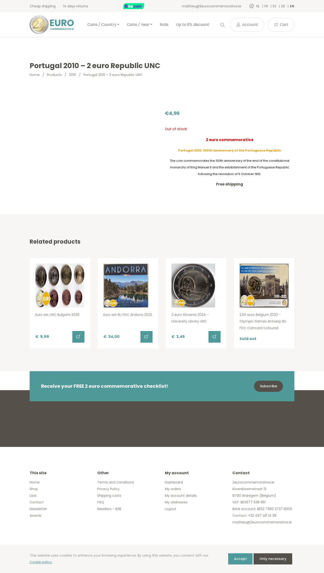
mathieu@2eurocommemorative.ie (211, 6)
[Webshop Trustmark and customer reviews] (138, 6)
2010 (72, 74)
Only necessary (272, 558)
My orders (173, 489)
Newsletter (38, 509)
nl (258, 6)
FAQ (100, 502)
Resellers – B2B (109, 509)
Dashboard (174, 482)
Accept (240, 558)
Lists (33, 495)
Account (249, 24)
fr (266, 6)
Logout (170, 509)
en (292, 6)
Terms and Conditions (115, 482)
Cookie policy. (41, 562)
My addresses (176, 502)
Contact (37, 502)
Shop (34, 489)
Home (35, 74)
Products (54, 74)
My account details (181, 495)
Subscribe (268, 386)
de (283, 6)
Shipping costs (109, 495)
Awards (36, 515)
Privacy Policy (108, 489)
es (275, 6)
